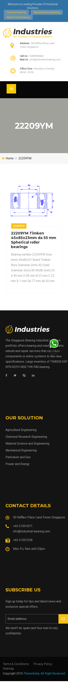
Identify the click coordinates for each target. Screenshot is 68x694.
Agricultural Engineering (20, 430)
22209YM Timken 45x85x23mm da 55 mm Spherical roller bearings (33, 240)
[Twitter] (15, 375)
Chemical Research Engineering (26, 437)
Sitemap (8, 668)
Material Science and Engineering (27, 443)
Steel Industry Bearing (47, 12)
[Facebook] (6, 375)
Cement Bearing (16, 12)
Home (10, 158)
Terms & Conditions (16, 664)
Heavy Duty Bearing (18, 17)
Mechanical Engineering (21, 450)
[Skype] (24, 375)
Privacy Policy (42, 664)
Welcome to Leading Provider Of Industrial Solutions (33, 6)
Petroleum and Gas (18, 457)
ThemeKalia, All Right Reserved (44, 673)
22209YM (25, 158)
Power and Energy (17, 464)
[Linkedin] (33, 375)
